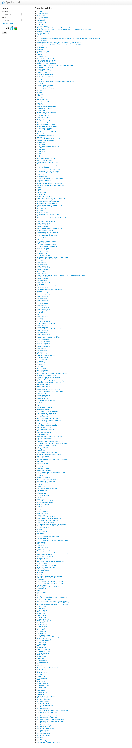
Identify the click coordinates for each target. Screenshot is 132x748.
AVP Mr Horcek (41, 676)
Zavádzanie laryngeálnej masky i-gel (47, 246)
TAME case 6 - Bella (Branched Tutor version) (50, 259)
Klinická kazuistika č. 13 (43, 270)
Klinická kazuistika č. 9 (43, 348)
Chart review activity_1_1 (44, 427)
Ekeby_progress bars (43, 594)
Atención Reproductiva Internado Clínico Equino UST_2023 (53, 583)
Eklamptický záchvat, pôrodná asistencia (48, 286)
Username (5, 12)
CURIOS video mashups (43, 105)
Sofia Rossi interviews (43, 33)
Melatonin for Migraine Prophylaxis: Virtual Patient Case (52, 218)
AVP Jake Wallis (41, 630)
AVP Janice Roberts (42, 662)
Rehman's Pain (41, 486)
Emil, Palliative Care (42, 17)
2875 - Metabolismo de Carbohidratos (47, 578)
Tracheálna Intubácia (43, 372)
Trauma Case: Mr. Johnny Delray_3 (47, 203)
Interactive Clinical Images (44, 87)
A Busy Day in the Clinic (43, 72)
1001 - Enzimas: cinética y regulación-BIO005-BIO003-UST (53, 603)
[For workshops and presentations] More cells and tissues (53, 526)
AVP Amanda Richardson (44, 640)
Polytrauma (40, 318)
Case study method (42, 434)
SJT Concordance (42, 96)
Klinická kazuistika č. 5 (43, 277)
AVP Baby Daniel (41, 680)
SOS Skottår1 (40, 739)
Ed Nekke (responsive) (43, 528)
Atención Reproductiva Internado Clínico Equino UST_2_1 (53, 581)
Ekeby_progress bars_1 (43, 596)
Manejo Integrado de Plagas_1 (45, 502)
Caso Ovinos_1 (41, 545)
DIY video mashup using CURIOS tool (47, 132)
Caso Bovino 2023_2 (42, 588)
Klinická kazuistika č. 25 (43, 334)
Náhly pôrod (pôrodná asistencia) (46, 379)
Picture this (40, 94)
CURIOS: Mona (41, 151)
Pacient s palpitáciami (43, 339)
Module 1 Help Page (42, 209)
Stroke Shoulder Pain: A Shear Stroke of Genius (50, 329)
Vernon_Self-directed (43, 558)
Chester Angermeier (42, 13)
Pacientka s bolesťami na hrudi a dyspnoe (48, 336)
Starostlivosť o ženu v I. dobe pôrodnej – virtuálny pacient (53, 710)
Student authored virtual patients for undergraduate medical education (57, 65)
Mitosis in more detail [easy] (44, 470)
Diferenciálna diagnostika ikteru (45, 135)
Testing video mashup (43, 409)
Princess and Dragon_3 (43, 563)
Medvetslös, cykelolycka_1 (44, 700)
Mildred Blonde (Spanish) (44, 354)
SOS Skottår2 (40, 737)
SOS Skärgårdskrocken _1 (44, 732)
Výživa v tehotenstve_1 (43, 440)
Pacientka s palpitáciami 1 (44, 341)
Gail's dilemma (41, 137)
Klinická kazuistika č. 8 (43, 296)
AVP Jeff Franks (41, 644)
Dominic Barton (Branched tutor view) (47, 173)
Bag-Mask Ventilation (43, 243)
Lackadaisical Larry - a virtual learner (47, 71)
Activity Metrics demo (43, 175)
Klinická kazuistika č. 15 (43, 347)
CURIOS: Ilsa (40, 155)
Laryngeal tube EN (42, 250)
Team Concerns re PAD (43, 121)
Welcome (39, 12)
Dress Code (40, 83)
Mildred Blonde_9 (42, 533)
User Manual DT (41, 192)
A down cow (40, 219)
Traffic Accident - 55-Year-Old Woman (47, 667)
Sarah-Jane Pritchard (43, 51)
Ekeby (38, 590)
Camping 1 (40, 49)
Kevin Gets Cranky (42, 490)
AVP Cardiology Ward (43, 685)
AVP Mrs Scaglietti (42, 626)
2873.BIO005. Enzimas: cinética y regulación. (49, 576)
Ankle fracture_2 (41, 397)
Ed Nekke (39, 92)
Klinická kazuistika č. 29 (43, 223)
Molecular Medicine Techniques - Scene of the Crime (52, 459)
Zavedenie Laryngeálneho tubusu (46, 244)
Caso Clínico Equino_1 (43, 513)
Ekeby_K (39, 574)
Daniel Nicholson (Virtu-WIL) (45, 501)
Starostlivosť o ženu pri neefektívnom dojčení (49, 184)
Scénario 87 (40, 467)
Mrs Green (40, 210)
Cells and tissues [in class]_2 (45, 556)
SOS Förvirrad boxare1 (43, 734)
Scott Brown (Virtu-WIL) (43, 474)
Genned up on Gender (43, 456)
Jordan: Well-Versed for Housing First (47, 488)
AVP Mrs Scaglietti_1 (42, 628)
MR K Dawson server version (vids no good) (49, 436)
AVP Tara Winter (41, 633)
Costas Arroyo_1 (41, 691)
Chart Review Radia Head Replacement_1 (49, 425)
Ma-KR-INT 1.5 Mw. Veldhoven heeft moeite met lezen (52, 597)
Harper (39, 510)
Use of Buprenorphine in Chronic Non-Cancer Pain (51, 198)
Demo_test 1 (40, 508)
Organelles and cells (42, 463)
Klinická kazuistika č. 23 (43, 305)
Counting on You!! (42, 22)
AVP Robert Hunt (41, 648)
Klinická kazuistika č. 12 (43, 262)
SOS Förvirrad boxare (43, 703)
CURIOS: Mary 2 (41, 153)
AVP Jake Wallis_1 (42, 631)
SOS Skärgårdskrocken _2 (44, 723)
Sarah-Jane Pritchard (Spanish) (46, 356)
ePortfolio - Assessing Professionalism (47, 126)
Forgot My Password (8, 23)
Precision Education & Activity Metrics (47, 162)
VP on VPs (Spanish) (42, 357)
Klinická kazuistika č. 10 (43, 280)
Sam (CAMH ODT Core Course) (46, 58)
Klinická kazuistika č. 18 (43, 293)
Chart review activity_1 (43, 399)
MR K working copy (42, 431)
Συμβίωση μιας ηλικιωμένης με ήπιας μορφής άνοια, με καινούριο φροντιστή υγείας (64, 29)
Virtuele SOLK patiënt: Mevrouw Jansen (48, 232)
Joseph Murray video (43, 692)
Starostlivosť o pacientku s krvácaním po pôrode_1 (51, 391)
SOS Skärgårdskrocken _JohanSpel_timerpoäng (50, 721)
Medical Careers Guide (43, 53)
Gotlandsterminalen (42, 544)
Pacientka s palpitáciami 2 (44, 343)
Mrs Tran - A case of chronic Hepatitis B (48, 201)
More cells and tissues (43, 504)
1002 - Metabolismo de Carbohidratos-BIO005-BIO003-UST (54, 605)
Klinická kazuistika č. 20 (43, 264)
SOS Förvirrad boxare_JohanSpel (46, 728)
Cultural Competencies (43, 69)
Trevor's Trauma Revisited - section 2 (47, 422)
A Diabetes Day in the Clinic (44, 108)
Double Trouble (41, 110)
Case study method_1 (43, 571)
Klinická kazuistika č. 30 (43, 268)
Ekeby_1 (39, 664)
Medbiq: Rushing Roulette (44, 164)
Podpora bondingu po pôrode (45, 230)
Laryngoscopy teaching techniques (46, 106)
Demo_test (40, 506)
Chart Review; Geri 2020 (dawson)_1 (47, 429)
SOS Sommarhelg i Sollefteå (45, 705)
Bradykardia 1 (41, 352)
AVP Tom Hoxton (41, 622)
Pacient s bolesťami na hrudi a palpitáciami (49, 345)
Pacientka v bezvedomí (43, 248)
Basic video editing (42, 80)
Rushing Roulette (41, 114)
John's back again (42, 19)
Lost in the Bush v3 (42, 271)
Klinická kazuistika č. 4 (43, 316)
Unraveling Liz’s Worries (43, 311)
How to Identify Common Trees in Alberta (48, 166)
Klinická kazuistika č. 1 (43, 325)
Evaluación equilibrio (42, 538)
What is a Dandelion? (43, 167)
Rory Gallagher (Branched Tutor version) (48, 743)
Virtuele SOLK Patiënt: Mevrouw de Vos (48, 171)
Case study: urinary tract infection (46, 445)
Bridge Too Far (41, 194)
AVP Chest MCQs (42, 253)
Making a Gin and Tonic (43, 31)
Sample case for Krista (43, 307)
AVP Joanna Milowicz (43, 653)
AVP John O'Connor (42, 687)
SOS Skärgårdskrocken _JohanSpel (47, 712)
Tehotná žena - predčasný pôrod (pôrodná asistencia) (52, 373)
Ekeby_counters (41, 592)
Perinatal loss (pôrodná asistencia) (46, 375)
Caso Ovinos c (41, 515)
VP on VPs (40, 24)
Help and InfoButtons (43, 26)
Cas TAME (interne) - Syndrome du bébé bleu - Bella (52, 443)
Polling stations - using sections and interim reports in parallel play (55, 81)
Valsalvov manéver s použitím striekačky (48, 390)
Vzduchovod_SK (41, 237)
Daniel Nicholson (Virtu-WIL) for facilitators (49, 519)
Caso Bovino (40, 560)
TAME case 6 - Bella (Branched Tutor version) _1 (50, 442)
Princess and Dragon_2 (43, 511)
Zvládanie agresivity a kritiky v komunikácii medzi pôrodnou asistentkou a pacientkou (61, 275)
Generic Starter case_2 (43, 384)
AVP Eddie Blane (41, 614)
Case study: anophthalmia (44, 415)
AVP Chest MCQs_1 (42, 678)
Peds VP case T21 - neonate (45, 76)
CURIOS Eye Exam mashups (45, 128)
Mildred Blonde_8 (42, 531)
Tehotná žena (40, 133)
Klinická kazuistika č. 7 (43, 227)
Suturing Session (41, 46)
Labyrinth (13, 2)
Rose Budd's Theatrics (43, 40)
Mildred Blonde (41, 15)
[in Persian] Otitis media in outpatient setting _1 (50, 228)
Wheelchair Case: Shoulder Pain (46, 323)
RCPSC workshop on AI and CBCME (47, 235)
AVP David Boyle (41, 615)
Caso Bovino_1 (41, 579)
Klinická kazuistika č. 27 (43, 330)
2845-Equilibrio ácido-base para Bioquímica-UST (50, 562)
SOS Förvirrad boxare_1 (44, 714)
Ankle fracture (41, 284)
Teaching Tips (41, 20)
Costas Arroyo (41, 261)
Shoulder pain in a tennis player (46, 302)
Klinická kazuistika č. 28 (43, 298)
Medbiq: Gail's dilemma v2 (44, 160)
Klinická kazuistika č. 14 (43, 282)
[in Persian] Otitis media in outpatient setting (49, 205)
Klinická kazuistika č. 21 (43, 225)
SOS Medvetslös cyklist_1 (44, 725)
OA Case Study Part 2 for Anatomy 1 (47, 479)
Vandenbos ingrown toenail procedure (47, 89)
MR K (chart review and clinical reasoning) (49, 420)
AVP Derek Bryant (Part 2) (44, 621)
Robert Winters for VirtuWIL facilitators (47, 520)
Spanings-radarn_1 (42, 669)
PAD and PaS (40, 119)
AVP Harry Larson (42, 617)
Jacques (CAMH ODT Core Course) (47, 63)
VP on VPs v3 (40, 148)
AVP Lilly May (40, 658)
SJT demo (39, 55)
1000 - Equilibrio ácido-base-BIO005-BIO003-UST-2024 (52, 601)
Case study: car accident (44, 433)
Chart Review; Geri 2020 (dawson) (46, 400)
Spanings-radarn (41, 542)
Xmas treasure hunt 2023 (44, 599)
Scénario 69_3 (41, 461)
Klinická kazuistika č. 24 (43, 266)
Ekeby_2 (39, 665)
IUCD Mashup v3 (41, 157)
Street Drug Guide (42, 56)
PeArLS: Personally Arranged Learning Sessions (50, 185)
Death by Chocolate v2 (43, 142)
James (38, 314)
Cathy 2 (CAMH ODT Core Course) (47, 62)
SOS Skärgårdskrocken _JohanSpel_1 (47, 717)
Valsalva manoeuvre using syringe (46, 388)
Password (4, 17)
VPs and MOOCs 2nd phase (45, 85)
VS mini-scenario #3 (42, 483)
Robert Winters (41, 499)
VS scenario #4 (41, 485)
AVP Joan (39, 674)
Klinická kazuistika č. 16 (43, 309)
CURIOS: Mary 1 (41, 149)
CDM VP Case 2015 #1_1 (44, 321)
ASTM (38, 404)
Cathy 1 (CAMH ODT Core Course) (47, 60)
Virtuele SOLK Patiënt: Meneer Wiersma (48, 214)
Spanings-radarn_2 (42, 671)
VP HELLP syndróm (42, 304)
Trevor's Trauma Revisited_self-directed (48, 565)
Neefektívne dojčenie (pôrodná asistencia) (49, 382)
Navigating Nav (41, 313)
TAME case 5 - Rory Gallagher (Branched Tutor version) (53, 257)
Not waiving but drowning (44, 117)
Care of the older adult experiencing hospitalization (51, 472)
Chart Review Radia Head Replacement (48, 411)
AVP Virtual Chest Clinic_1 (44, 639)
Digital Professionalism (43, 101)
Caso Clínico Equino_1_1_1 (44, 585)
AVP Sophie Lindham (43, 682)
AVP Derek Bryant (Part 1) (44, 619)
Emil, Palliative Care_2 (43, 416)
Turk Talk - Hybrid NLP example (46, 124)
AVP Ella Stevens (41, 657)
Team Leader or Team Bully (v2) (46, 158)
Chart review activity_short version (46, 413)
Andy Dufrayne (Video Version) (45, 252)
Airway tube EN (41, 239)
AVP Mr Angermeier (42, 673)
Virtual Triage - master (43, 115)
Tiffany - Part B (41, 363)
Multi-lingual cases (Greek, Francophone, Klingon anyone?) (53, 28)
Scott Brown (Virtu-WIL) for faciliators (47, 517)
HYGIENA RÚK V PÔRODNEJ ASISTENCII (49, 338)
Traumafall (40, 572)
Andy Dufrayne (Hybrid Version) (46, 696)
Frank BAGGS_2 (41, 187)
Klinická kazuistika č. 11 (43, 295)
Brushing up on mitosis (43, 468)
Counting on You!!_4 (42, 493)
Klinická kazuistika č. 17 (43, 395)
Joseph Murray (41, 694)
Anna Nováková (41, 606)
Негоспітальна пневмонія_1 (45, 200)
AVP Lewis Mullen (42, 660)
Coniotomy (40, 366)
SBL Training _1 (41, 497)
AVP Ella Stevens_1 (42, 683)
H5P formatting (41, 569)
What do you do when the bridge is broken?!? (49, 454)
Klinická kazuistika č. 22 (43, 332)
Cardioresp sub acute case (44, 407)
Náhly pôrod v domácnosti (44, 180)
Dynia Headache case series (45, 74)
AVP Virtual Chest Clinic (43, 255)
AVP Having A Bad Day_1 (44, 649)
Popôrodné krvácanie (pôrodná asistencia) (49, 377)
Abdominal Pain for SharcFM (45, 67)
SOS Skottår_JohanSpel (43, 726)
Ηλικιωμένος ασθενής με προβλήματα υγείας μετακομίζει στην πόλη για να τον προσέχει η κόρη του (69, 38)
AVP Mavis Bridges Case (44, 651)
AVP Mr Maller (41, 608)
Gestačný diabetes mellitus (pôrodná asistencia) (50, 381)
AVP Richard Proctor (42, 642)
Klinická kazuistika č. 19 (43, 278)
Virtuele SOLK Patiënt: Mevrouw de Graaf (48, 169)
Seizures (39, 189)
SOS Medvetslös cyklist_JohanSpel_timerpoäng (50, 719)
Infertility (39, 78)
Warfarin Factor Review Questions (46, 112)
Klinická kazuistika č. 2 (43, 327)
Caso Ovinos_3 (41, 549)
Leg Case (39, 291)
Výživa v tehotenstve (42, 359)
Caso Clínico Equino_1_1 (44, 547)
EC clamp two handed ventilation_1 (47, 424)
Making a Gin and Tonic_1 (44, 477)
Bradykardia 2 (41, 364)
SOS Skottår (40, 707)
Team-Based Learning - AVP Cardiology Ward (50, 637)
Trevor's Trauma (41, 535)
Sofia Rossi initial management (45, 35)
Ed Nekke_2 (40, 529)
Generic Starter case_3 (43, 386)
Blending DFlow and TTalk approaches (48, 536)
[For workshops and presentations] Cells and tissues (51, 524)
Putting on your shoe (42, 447)
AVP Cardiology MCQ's (43, 635)
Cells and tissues (41, 458)
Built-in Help (40, 98)
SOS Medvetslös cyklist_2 (44, 730)
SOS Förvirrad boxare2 (43, 735)
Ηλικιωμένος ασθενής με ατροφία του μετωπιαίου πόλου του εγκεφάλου (60, 44)
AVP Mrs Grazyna (42, 655)
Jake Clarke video (42, 689)
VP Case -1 (40, 476)
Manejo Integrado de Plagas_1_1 (46, 551)
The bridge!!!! (40, 449)
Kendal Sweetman (42, 47)
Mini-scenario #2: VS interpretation (46, 481)
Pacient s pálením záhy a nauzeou (46, 234)
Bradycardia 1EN (41, 393)
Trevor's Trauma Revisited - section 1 (47, 418)
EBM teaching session (43, 191)
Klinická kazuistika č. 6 (43, 273)
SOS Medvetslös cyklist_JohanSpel (47, 716)
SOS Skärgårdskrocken (43, 708)
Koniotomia (40, 361)
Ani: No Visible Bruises (43, 495)
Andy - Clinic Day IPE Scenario (45, 130)
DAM (38, 406)
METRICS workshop (42, 212)
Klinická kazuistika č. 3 (43, 300)
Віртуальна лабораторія (44, 741)
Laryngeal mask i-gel (42, 368)
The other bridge (41, 450)
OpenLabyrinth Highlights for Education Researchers (52, 139)
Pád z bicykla (40, 320)
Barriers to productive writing (45, 196)
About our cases (41, 37)
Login (4, 32)
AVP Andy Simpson (42, 610)
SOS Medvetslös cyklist (43, 701)
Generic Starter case (42, 99)
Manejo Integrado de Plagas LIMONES (48, 587)
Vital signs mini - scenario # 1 (45, 465)
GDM (38, 182)
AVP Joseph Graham (42, 646)
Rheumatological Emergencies (45, 141)
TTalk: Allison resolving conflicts (46, 221)
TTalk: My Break (41, 216)
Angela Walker (41, 144)
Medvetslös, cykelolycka (43, 698)
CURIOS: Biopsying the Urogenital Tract (48, 146)
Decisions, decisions (42, 90)
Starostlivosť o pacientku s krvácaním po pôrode (50, 178)
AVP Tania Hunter (42, 624)
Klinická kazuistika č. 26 (43, 350)
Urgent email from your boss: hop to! (47, 452)
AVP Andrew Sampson (43, 612)
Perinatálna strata (42, 176)
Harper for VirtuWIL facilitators (45, 522)
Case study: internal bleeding (45, 438)
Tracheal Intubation (42, 370)
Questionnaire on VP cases (44, 123)
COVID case (40, 402)
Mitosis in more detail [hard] (44, 554)
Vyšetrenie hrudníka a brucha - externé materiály (50, 289)
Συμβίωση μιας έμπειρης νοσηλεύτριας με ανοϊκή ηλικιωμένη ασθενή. (59, 42)
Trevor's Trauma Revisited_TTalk (46, 567)
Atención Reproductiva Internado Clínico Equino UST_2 (52, 553)
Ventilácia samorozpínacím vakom (46, 241)
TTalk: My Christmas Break (44, 207)
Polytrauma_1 (41, 492)
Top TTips (39, 103)
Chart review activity (42, 287)
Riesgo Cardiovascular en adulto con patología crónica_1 (53, 540)
